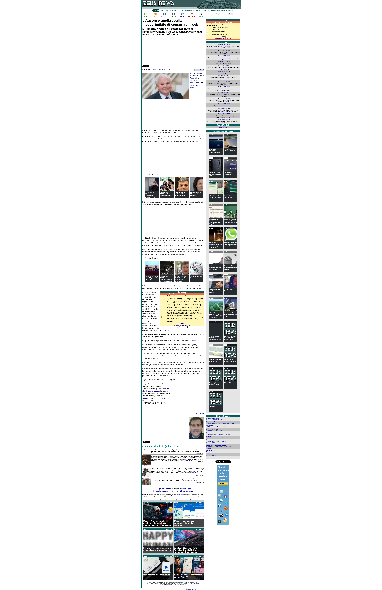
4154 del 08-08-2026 (224, 104)
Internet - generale (211, 429)
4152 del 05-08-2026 (224, 114)
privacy (193, 582)
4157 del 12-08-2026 (224, 87)
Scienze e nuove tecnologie (214, 440)
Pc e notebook (210, 422)
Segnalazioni (196, 10)
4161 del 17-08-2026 (224, 71)
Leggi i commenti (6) (182, 327)
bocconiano (194, 83)
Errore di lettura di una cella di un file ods (218, 434)
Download (217, 10)
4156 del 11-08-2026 (224, 92)
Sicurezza (175, 10)
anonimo (159, 398)
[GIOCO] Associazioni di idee (214, 419)
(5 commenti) (199, 529)
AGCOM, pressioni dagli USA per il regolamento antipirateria (180, 279)
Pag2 (231, 10)
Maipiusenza (188, 10)
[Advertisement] (157, 51)
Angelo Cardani (196, 73)
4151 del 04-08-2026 (224, 119)
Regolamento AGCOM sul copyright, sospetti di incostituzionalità (166, 279)
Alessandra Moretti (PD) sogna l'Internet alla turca (196, 194)
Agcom (192, 78)
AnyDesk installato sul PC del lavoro (216, 438)
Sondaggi (204, 10)
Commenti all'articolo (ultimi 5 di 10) (160, 446)
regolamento (181, 494)
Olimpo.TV (209, 425)
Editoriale (156, 10)
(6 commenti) (199, 502)
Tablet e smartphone (212, 454)
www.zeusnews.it (159, 69)
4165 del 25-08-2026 (224, 50)
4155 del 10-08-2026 (224, 98)
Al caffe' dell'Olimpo (212, 418)
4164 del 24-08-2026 (224, 56)
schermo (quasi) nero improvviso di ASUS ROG (220, 423)
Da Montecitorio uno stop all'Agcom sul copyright (151, 278)
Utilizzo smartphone (212, 455)
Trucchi (181, 10)
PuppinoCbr (146, 476)
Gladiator (146, 466)
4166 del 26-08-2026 (224, 44)
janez (146, 486)
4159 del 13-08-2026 (224, 81)
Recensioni (163, 10)
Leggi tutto (188, 460)
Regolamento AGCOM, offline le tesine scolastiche (165, 194)
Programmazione (211, 432)
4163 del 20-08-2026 (224, 61)
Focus (169, 10)
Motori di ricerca (211, 450)
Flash (227, 10)
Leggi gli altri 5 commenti (164, 489)
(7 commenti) (168, 529)
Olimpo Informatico (223, 416)
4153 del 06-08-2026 (224, 108)
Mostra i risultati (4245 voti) (223, 38)
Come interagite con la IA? (214, 430)
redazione (180, 583)
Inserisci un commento (161, 491)
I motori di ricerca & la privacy (215, 451)
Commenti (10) (199, 70)
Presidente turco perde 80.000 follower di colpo (180, 194)
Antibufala (211, 10)
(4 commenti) (199, 556)
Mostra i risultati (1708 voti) (182, 325)
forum (172, 584)
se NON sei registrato (185, 491)
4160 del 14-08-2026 (224, 75)
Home (151, 10)
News (223, 10)
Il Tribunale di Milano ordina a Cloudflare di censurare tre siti (150, 195)
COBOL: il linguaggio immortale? (215, 427)
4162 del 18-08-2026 (224, 66)
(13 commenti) (168, 502)
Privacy (208, 436)
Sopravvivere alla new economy (216, 445)
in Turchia (192, 341)
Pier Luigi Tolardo (198, 413)
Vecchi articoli (223, 127)
